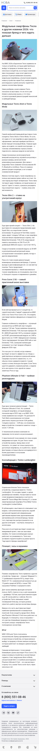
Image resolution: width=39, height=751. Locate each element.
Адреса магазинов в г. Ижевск (12, 700)
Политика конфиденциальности (12, 741)
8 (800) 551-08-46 (31, 2)
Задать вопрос (9, 706)
